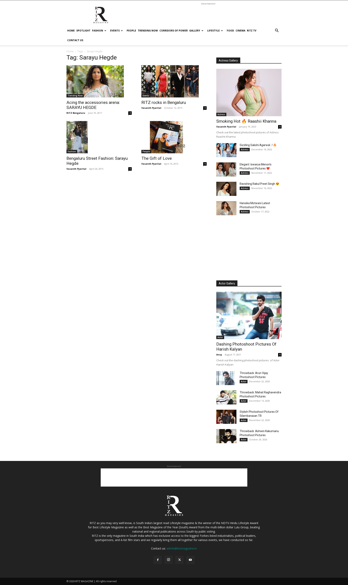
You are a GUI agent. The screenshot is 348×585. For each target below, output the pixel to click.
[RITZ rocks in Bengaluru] (174, 81)
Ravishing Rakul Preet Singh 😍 (259, 183)
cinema (240, 30)
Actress (221, 114)
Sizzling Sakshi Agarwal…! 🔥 (258, 145)
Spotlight (83, 30)
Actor (220, 337)
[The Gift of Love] (174, 137)
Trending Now (148, 30)
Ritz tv (251, 30)
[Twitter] (179, 560)
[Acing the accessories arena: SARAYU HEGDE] (99, 81)
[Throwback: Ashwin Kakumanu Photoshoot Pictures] (226, 436)
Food (230, 30)
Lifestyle (213, 30)
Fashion (97, 30)
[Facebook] (158, 560)
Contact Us (75, 40)
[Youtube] (190, 560)
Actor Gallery (227, 283)
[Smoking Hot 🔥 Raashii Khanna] (249, 92)
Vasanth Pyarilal (151, 107)
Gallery (194, 30)
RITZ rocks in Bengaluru (163, 102)
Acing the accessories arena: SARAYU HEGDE (93, 105)
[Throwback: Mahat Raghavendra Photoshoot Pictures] (226, 397)
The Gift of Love (156, 158)
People (131, 30)
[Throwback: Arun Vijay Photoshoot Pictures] (226, 378)
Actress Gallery (228, 60)
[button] (277, 31)
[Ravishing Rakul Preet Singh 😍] (226, 189)
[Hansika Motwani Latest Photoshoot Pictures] (226, 208)
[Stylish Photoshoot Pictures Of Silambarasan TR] (226, 417)
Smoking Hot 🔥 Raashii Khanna (246, 121)
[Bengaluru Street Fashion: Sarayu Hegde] (99, 137)
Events (115, 30)
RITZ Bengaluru (75, 112)
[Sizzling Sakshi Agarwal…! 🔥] (226, 150)
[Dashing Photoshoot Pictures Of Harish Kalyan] (249, 315)
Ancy (219, 354)
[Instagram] (169, 560)
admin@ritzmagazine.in (182, 548)
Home (71, 30)
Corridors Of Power (174, 30)
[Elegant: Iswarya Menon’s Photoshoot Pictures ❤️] (226, 169)
